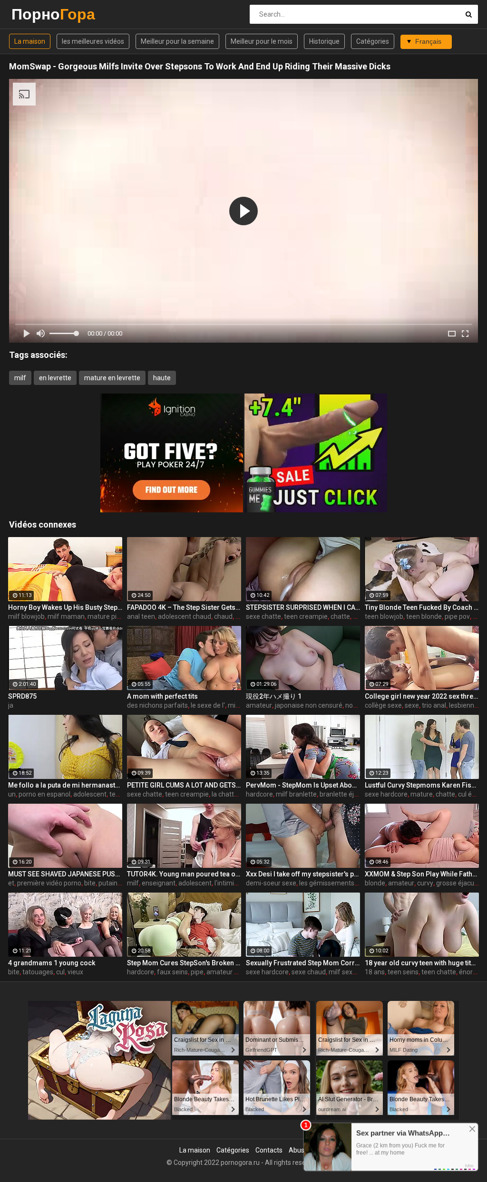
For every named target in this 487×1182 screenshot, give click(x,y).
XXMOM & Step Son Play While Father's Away (422, 874)
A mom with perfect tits (162, 696)
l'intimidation (233, 883)
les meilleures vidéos (93, 41)
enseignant (158, 883)
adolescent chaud (184, 616)
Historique (324, 41)
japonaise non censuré (308, 705)
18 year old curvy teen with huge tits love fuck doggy (422, 963)
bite (90, 883)
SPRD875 (22, 696)
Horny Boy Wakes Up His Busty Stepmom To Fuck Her (65, 607)
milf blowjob (26, 616)
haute (162, 378)
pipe (197, 972)
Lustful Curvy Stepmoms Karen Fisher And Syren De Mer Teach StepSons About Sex (422, 785)
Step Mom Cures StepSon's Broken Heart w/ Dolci (184, 963)
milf (20, 378)
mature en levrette (112, 378)
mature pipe (106, 616)
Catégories (372, 41)
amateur (259, 705)
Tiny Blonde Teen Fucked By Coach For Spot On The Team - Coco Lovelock (422, 607)
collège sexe (383, 705)
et (11, 883)
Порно (36, 14)
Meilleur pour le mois (261, 41)
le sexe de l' (208, 705)
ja (10, 705)
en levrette (55, 378)
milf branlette (296, 794)
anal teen (141, 616)
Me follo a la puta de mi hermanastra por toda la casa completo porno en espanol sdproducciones (65, 785)
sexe (412, 705)
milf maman (66, 616)
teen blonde (424, 616)
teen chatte (438, 972)
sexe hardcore (386, 794)
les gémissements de (331, 883)
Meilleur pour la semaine (177, 41)
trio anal (434, 705)
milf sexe (342, 972)
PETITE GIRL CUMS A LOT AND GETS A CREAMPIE (184, 785)
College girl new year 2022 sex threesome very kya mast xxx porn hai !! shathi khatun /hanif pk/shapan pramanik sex (422, 696)
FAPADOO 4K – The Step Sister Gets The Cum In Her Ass (184, 607)
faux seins (172, 972)
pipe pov (457, 616)
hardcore (259, 794)
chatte (340, 616)
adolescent (90, 794)
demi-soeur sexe (271, 883)
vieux (75, 972)
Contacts (268, 1150)
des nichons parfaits (157, 705)
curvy (425, 883)
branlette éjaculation (350, 794)
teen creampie (306, 616)
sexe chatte (263, 616)
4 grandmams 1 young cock (51, 963)
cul (60, 972)
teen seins (403, 972)
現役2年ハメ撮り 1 (274, 696)
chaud (223, 616)
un (12, 794)
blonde (375, 883)
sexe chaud (309, 972)
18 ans (375, 972)
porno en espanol (44, 794)
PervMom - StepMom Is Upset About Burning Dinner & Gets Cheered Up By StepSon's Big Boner (303, 785)
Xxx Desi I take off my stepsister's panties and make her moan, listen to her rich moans (303, 874)
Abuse (298, 1150)
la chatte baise (233, 794)
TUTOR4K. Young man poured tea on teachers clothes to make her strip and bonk (184, 874)
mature (421, 794)
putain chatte (118, 883)
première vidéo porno (49, 883)
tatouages (37, 972)
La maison (29, 41)
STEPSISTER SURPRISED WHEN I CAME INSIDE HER (303, 607)
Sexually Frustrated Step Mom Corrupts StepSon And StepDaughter (303, 963)
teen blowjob (384, 616)
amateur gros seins (235, 972)
